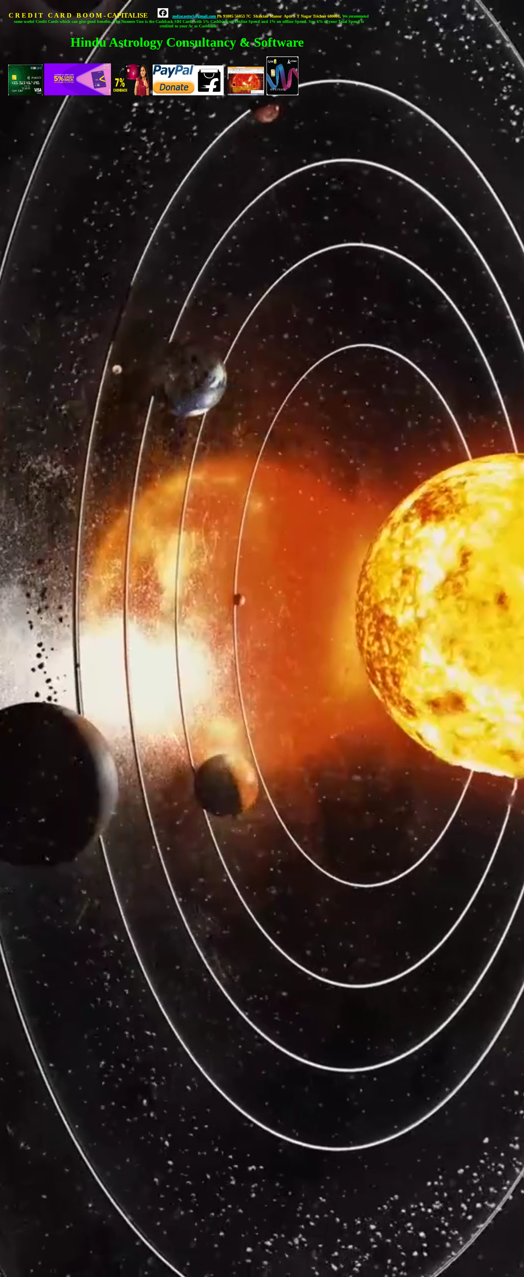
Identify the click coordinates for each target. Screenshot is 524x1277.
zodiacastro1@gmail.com (194, 16)
